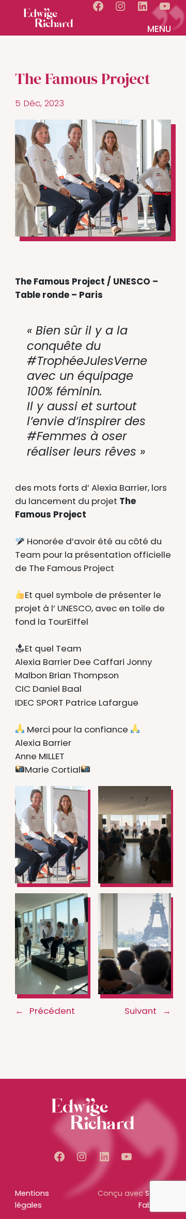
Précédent (52, 1011)
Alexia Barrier (119, 487)
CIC (22, 688)
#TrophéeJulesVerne (87, 361)
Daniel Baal (57, 688)
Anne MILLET (40, 756)
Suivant (141, 1011)
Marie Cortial (53, 769)
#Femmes (57, 436)
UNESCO (74, 608)
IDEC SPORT (39, 702)
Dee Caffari (99, 662)
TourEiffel (67, 621)
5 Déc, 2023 (39, 103)
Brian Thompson (84, 675)
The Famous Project (70, 568)
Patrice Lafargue (102, 702)
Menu (159, 29)
